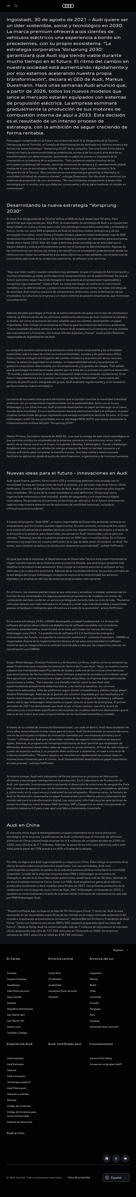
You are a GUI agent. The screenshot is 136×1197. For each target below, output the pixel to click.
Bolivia (94, 979)
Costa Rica (55, 973)
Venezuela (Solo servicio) (104, 1026)
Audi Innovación (16, 1076)
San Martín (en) (16, 1014)
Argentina (95, 973)
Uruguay (95, 1020)
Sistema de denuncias (19, 1121)
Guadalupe (13, 985)
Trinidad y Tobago (17, 1032)
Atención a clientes (18, 1094)
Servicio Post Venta (101, 1058)
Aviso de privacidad (79, 1177)
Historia (11, 1070)
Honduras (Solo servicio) (63, 990)
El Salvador (55, 979)
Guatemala (55, 985)
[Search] (16, 6)
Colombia (95, 996)
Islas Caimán (14, 996)
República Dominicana (20, 1008)
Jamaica (11, 1002)
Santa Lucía (13, 1026)
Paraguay (95, 1008)
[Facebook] (107, 1159)
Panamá (53, 996)
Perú (92, 1014)
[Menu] (9, 6)
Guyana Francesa (16, 979)
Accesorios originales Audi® (106, 1064)
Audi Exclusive (15, 1058)
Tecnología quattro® (19, 1082)
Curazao (11, 973)
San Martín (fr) (15, 1020)
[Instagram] (116, 1159)
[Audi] (68, 6)
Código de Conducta (18, 1106)
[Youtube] (125, 1159)
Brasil (93, 985)
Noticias (11, 1100)
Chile (93, 990)
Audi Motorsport (16, 1088)
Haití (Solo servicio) (18, 990)
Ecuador (94, 1002)
